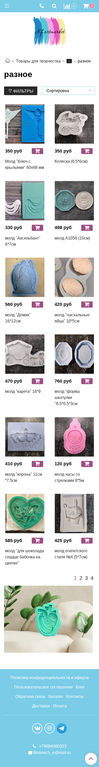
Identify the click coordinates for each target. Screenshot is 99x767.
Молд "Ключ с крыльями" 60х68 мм (24, 164)
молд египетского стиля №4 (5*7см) (71, 554)
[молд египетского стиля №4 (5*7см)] (74, 513)
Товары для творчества (38, 61)
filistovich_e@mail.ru (52, 752)
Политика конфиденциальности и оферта (49, 677)
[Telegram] (62, 728)
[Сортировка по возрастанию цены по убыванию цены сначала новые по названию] (68, 90)
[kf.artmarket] (49, 30)
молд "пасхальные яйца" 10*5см (72, 318)
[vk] (37, 728)
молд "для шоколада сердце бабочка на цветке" (24, 557)
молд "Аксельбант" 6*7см (22, 241)
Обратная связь (30, 696)
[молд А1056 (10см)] (74, 200)
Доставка (41, 706)
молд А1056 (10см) (72, 238)
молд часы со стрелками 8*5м (69, 477)
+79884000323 (52, 746)
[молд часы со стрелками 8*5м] (74, 437)
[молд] (24, 200)
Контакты (75, 696)
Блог (80, 687)
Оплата (60, 706)
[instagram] (49, 728)
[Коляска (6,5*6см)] (74, 124)
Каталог (55, 696)
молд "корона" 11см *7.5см (23, 477)
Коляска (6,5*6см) (71, 161)
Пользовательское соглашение (43, 687)
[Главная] (7, 61)
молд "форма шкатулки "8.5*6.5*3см (67, 397)
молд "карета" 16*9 (23, 391)
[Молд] (24, 124)
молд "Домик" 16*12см (18, 318)
